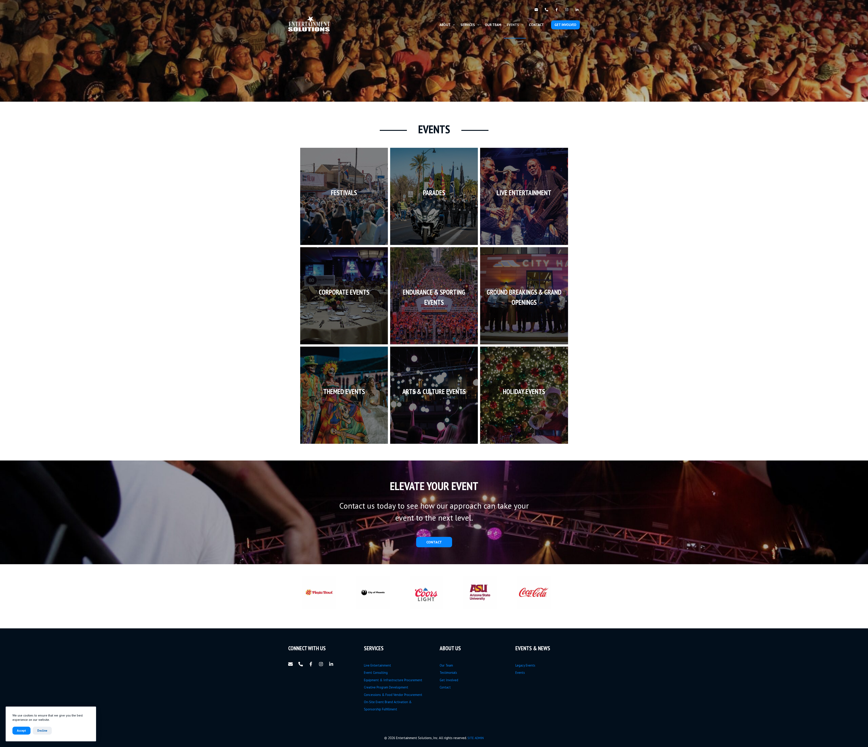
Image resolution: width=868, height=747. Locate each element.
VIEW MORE (344, 202)
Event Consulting (376, 672)
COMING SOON (344, 406)
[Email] (536, 9)
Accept (21, 731)
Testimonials (448, 672)
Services (467, 25)
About (445, 25)
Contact (536, 25)
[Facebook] (556, 9)
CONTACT (434, 542)
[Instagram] (566, 9)
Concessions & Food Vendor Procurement (393, 695)
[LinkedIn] (577, 9)
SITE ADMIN (475, 738)
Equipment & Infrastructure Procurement (393, 680)
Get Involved (449, 680)
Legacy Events (525, 665)
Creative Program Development (386, 687)
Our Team (493, 25)
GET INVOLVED (565, 25)
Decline (42, 731)
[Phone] (546, 9)
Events (513, 25)
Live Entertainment (377, 665)
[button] (327, 592)
